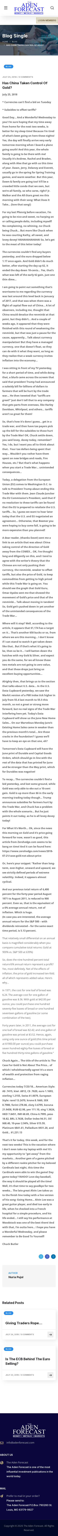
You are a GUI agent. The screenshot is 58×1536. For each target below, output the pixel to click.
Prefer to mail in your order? (23, 1496)
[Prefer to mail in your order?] (1, 1496)
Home (5, 42)
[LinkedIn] (53, 1256)
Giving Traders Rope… (23, 1323)
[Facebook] (47, 1256)
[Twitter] (41, 1256)
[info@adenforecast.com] (1, 1443)
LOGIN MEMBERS (47, 20)
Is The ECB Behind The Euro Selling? (27, 1361)
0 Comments (26, 77)
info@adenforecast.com (20, 1442)
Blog (14, 42)
